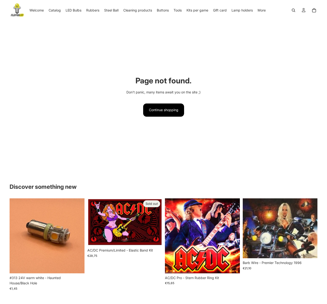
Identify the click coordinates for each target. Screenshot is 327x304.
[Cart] (314, 10)
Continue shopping (163, 110)
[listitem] (261, 10)
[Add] (77, 266)
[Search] (293, 10)
